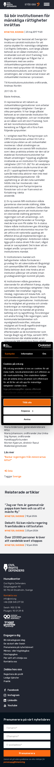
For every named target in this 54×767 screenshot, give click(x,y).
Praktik (7, 681)
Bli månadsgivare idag (14, 640)
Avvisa (27, 419)
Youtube (12, 705)
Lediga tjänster (11, 677)
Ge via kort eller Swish (14, 643)
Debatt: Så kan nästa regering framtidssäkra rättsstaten (26, 524)
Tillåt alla (27, 402)
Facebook (13, 690)
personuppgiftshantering (14, 762)
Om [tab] (44, 353)
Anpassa (25, 411)
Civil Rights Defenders (10, 4)
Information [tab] (27, 353)
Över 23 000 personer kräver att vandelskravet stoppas (25, 539)
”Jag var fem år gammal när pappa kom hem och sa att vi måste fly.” (25, 508)
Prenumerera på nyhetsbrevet (18, 647)
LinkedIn (12, 700)
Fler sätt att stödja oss (15, 658)
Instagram (13, 695)
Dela (10, 470)
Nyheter (9, 32)
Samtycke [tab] (10, 353)
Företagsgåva (10, 654)
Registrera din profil (13, 674)
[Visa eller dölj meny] (46, 4)
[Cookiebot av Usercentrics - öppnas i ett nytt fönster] (38, 346)
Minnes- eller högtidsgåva (16, 651)
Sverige (19, 32)
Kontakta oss (10, 595)
